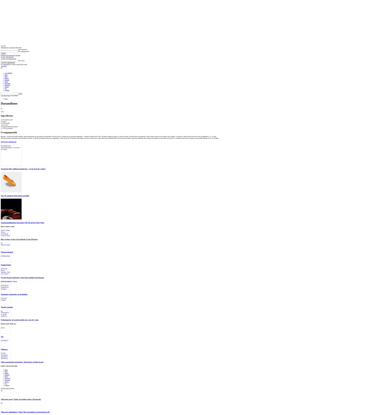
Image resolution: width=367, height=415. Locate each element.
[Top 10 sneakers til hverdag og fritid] (11, 192)
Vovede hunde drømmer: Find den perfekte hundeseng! (22, 278)
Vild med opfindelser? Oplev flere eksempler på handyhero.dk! (25, 412)
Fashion (7, 90)
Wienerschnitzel (7, 252)
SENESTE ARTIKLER (8, 142)
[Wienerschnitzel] (5, 248)
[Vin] (5, 333)
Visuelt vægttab (7, 307)
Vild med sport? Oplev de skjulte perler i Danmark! (21, 399)
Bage (6, 75)
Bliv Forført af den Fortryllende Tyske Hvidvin (19, 239)
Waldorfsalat (6, 265)
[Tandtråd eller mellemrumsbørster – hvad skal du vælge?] (11, 165)
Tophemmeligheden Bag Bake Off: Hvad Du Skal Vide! (22, 223)
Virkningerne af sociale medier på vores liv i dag (19, 320)
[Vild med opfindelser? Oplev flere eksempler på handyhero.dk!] (5, 408)
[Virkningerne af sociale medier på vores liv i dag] (5, 316)
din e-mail (21, 60)
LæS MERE (8, 73)
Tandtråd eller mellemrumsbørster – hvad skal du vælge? (23, 169)
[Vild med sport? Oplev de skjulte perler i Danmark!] (5, 395)
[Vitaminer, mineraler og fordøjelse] (5, 291)
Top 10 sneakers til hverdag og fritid (15, 196)
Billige (7, 78)
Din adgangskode (23, 51)
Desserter (7, 83)
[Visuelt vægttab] (5, 303)
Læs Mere (4, 95)
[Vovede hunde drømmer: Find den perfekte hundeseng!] (5, 274)
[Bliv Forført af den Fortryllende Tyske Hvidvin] (5, 236)
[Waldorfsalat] (5, 261)
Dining (7, 87)
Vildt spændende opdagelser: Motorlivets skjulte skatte (22, 362)
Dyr (6, 88)
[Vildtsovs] (5, 345)
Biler (6, 76)
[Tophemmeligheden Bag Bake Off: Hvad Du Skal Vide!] (11, 219)
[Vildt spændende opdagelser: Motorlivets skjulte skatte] (5, 358)
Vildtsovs (4, 349)
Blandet (7, 80)
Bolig (6, 82)
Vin (2, 337)
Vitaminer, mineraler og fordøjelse (14, 294)
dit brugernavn (22, 49)
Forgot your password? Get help (10, 55)
